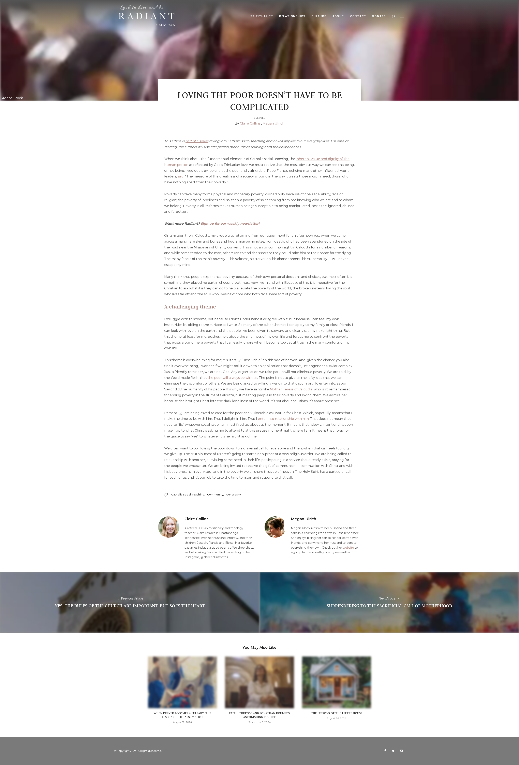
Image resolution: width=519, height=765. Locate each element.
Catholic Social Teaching (187, 494)
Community (215, 494)
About (338, 16)
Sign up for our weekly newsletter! (230, 224)
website (348, 547)
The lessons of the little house (336, 713)
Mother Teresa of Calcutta (291, 389)
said (181, 176)
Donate (379, 16)
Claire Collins (250, 123)
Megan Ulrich (273, 123)
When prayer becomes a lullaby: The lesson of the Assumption (182, 715)
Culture (318, 16)
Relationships (292, 16)
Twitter (393, 751)
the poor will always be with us (232, 378)
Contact (358, 16)
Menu (402, 16)
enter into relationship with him (283, 419)
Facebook (385, 751)
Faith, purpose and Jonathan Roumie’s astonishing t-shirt (259, 715)
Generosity (233, 494)
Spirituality (261, 16)
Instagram (401, 751)
